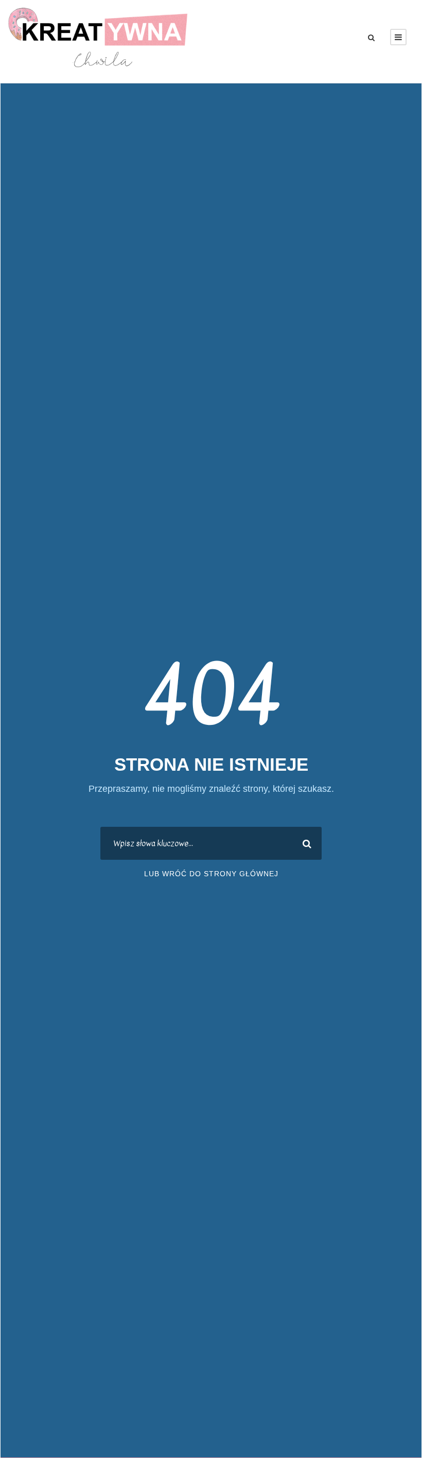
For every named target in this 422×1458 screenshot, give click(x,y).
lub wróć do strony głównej (211, 874)
